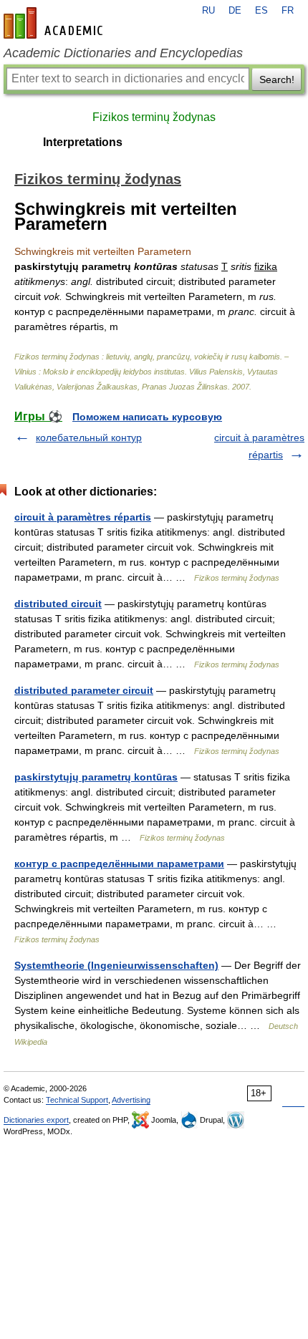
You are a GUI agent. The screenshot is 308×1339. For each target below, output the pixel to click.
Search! (276, 79)
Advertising (131, 1100)
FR (287, 11)
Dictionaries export (36, 1120)
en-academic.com (55, 23)
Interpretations (82, 142)
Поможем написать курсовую (147, 416)
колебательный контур (89, 437)
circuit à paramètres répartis (82, 517)
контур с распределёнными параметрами (119, 863)
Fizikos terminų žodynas (154, 117)
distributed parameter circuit (83, 690)
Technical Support (77, 1100)
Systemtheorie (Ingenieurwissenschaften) (116, 965)
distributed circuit (58, 603)
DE (234, 11)
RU (208, 11)
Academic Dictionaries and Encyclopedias (123, 53)
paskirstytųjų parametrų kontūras (96, 777)
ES (261, 11)
